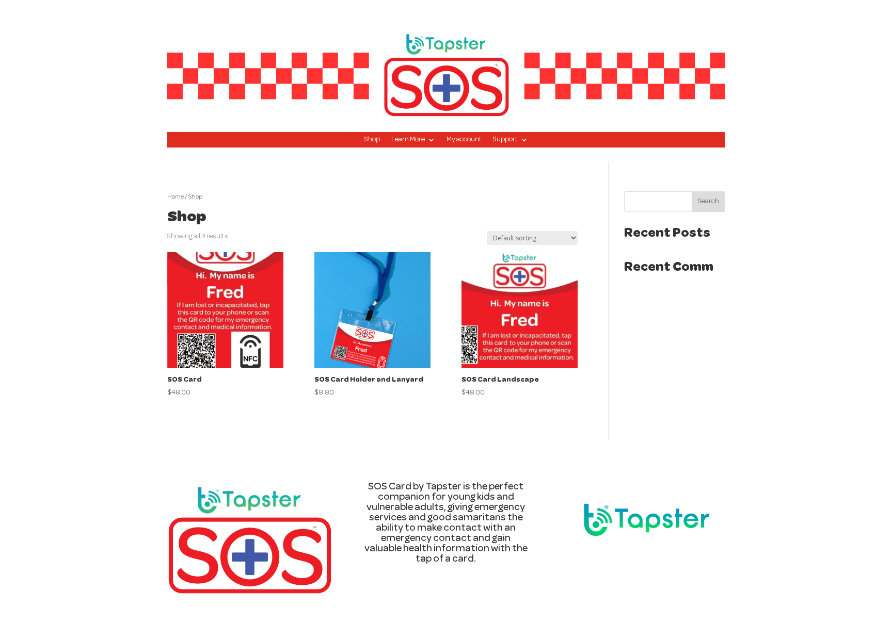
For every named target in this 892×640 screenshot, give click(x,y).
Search (708, 201)
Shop (372, 139)
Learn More (408, 139)
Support (505, 139)
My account (464, 139)
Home (175, 197)
